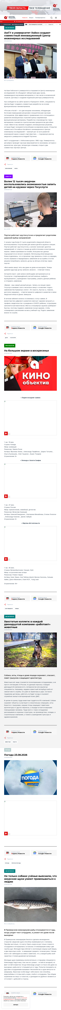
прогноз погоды (16, 863)
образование (8, 168)
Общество (8, 176)
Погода (7, 749)
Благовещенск (9, 608)
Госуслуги (13, 337)
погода (7, 863)
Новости (24, 17)
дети (6, 337)
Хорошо (15, 1004)
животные (8, 741)
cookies (18, 997)
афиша (17, 608)
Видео (31, 17)
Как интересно (9, 27)
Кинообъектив (9, 345)
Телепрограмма (40, 17)
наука (16, 168)
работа (15, 741)
